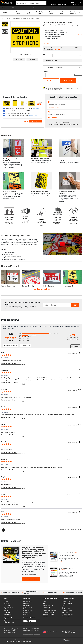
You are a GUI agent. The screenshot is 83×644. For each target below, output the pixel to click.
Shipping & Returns (67, 610)
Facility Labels (51, 12)
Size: (44, 54)
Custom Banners (48, 286)
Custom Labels (18, 12)
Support (45, 8)
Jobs (44, 603)
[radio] (41, 333)
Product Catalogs (27, 607)
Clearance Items (8, 614)
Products (6, 603)
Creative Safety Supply (17, 641)
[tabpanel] (63, 557)
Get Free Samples (62, 4)
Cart (80, 8)
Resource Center (27, 601)
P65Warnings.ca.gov (58, 89)
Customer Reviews (28, 610)
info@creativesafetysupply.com (69, 124)
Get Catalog (53, 4)
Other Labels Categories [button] (73, 12)
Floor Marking (5, 8)
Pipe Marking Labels (39, 12)
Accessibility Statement (49, 612)
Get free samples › (53, 117)
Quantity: (45, 71)
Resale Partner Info (48, 605)
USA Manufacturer (52, 631)
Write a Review (75, 346)
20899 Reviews (12, 340)
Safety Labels (28, 12)
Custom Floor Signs (28, 286)
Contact (64, 605)
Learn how (57, 49)
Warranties (65, 612)
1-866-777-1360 (75, 3)
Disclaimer (45, 616)
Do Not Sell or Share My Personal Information (21, 640)
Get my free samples (30, 579)
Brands (6, 610)
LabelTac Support (67, 603)
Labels (22, 8)
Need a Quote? (78, 34)
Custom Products (10, 266)
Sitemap (25, 614)
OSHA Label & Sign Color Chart (66, 569)
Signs (28, 8)
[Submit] (17, 3)
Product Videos (27, 609)
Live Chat (64, 607)
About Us (52, 8)
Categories (7, 605)
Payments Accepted (67, 614)
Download (61, 562)
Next (80, 581)
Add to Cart (69, 80)
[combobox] (31, 3)
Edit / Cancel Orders (9, 622)
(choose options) (35, 108)
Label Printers (14, 8)
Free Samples (26, 605)
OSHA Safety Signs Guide (66, 553)
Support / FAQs (66, 601)
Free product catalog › (54, 107)
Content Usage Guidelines (49, 610)
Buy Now (49, 80)
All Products (35, 8)
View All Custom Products (41, 289)
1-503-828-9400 (34, 630)
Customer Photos (27, 612)
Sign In (76, 8)
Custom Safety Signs (8, 286)
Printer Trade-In (66, 616)
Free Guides (26, 603)
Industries (6, 609)
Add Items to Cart (35, 121)
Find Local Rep (64, 8)
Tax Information (47, 609)
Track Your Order (66, 609)
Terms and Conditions (48, 614)
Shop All (6, 601)
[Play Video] (5, 31)
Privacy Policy (7, 640)
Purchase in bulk (78, 74)
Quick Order (71, 8)
